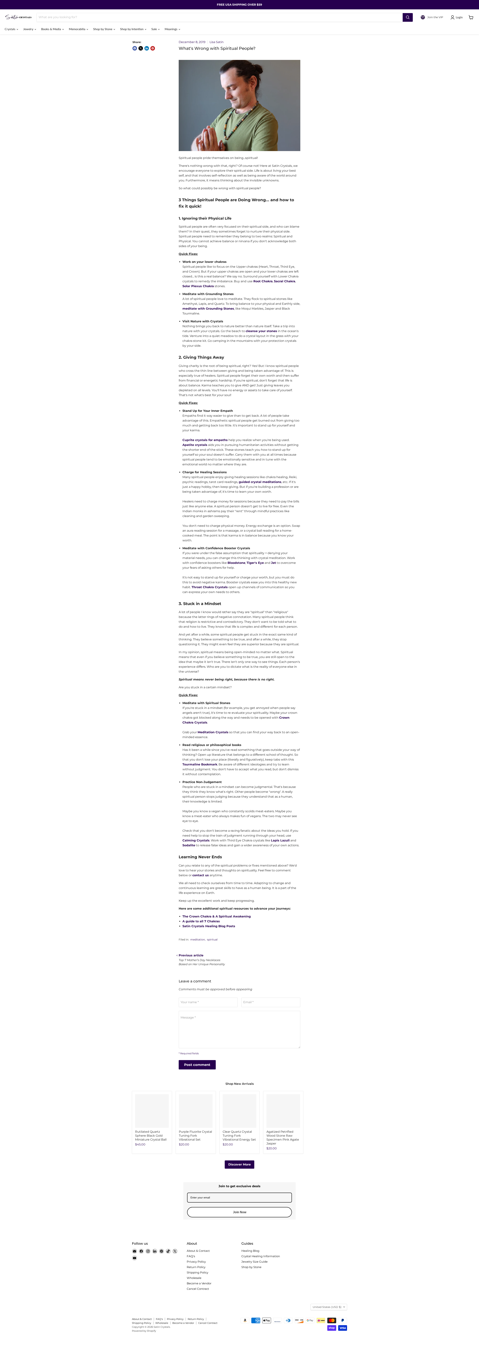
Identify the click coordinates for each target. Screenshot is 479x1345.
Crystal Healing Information (260, 1256)
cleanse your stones (261, 331)
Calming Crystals (196, 840)
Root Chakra (263, 281)
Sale (154, 29)
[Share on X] (140, 48)
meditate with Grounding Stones (208, 308)
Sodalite (188, 845)
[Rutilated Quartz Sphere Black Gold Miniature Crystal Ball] (152, 1111)
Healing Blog (250, 1251)
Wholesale (194, 1278)
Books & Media (51, 29)
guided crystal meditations (260, 482)
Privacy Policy (196, 1261)
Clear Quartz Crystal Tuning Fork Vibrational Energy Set (239, 1135)
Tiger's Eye (255, 563)
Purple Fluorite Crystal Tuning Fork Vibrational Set (195, 1135)
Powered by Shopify (144, 1330)
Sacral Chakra (284, 281)
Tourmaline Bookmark (199, 764)
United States (327, 1307)
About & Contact (198, 1251)
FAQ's (191, 1256)
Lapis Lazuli (280, 840)
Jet (273, 563)
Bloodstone (236, 563)
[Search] (408, 17)
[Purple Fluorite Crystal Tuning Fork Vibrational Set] (196, 1111)
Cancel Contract (198, 1289)
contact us (200, 875)
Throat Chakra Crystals (210, 587)
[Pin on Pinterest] (152, 48)
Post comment (197, 1065)
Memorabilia (77, 29)
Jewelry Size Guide (254, 1261)
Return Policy (196, 1267)
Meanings (171, 29)
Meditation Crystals (213, 732)
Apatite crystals (194, 445)
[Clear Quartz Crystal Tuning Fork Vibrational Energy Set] (239, 1111)
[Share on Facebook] (134, 48)
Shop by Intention (132, 29)
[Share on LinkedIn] (146, 48)
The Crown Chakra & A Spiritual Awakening (216, 916)
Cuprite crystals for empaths (205, 440)
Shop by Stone (103, 29)
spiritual (212, 939)
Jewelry (28, 29)
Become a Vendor (199, 1283)
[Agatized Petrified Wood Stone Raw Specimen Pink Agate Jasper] (283, 1111)
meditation (197, 939)
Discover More (239, 1164)
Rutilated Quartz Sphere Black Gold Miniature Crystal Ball (151, 1135)
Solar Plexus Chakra (198, 286)
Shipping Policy (197, 1272)
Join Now (239, 1212)
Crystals (10, 29)
